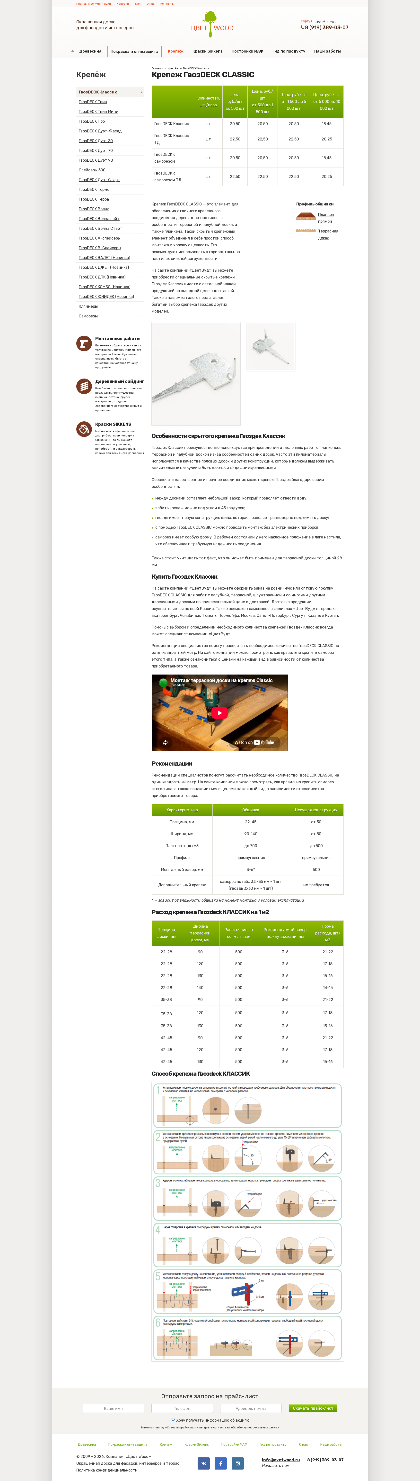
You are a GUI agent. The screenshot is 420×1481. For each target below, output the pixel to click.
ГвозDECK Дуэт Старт (99, 179)
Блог (138, 3)
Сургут (307, 21)
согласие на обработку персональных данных (246, 1427)
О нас (151, 3)
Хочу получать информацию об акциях (212, 1420)
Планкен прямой (326, 218)
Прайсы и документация (93, 3)
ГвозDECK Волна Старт (100, 228)
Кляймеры (88, 306)
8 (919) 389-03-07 (327, 27)
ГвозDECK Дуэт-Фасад (100, 131)
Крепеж (176, 51)
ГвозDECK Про (92, 121)
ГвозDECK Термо (94, 189)
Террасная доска (328, 234)
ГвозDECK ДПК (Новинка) (102, 277)
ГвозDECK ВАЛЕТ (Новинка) (104, 257)
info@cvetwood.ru (281, 1460)
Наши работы (327, 51)
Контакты (167, 3)
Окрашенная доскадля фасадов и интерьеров (105, 24)
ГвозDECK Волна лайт (99, 218)
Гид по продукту (288, 51)
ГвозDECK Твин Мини (98, 111)
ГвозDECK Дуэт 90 (96, 160)
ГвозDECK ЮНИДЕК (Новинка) (106, 296)
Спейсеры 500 (92, 170)
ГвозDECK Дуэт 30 (96, 141)
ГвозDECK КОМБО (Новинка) (104, 287)
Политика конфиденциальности (107, 1470)
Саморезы (88, 316)
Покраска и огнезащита (134, 51)
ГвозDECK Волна (94, 209)
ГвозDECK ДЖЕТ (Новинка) (104, 267)
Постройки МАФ (247, 51)
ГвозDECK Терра (94, 199)
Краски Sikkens (207, 51)
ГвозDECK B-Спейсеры (100, 248)
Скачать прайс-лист (313, 1408)
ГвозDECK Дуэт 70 (96, 150)
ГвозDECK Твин (93, 102)
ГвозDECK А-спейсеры (100, 238)
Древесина (90, 51)
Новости (123, 3)
